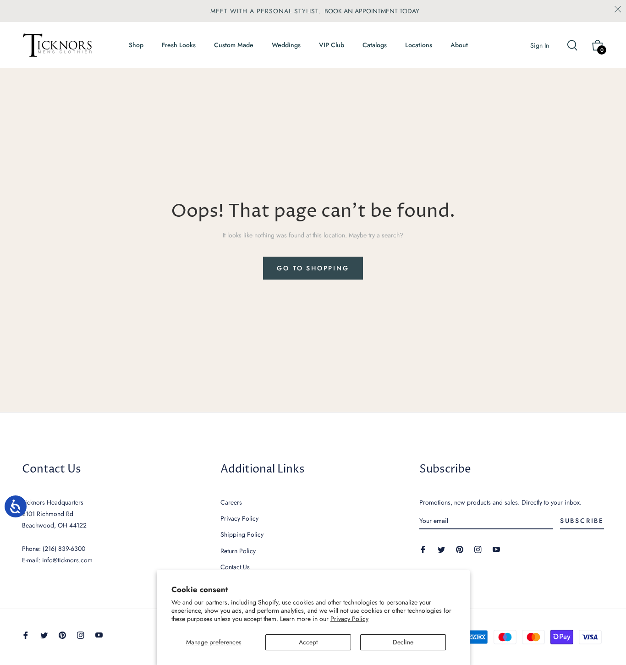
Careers (231, 502)
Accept (308, 642)
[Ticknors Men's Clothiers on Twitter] (441, 549)
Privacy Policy (349, 618)
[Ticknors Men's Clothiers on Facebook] (423, 549)
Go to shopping (313, 268)
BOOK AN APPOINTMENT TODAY (371, 11)
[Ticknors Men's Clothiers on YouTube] (496, 549)
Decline (403, 642)
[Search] (576, 45)
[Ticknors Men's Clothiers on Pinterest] (459, 549)
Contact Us (235, 567)
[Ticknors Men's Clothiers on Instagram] (478, 549)
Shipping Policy (242, 534)
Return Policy (238, 550)
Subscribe (582, 520)
